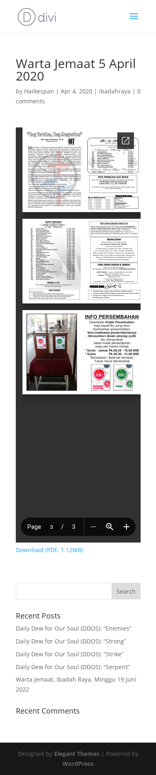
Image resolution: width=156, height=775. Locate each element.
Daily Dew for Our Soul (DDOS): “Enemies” (73, 628)
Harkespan (39, 91)
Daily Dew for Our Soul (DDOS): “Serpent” (73, 667)
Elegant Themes (76, 754)
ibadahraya (115, 91)
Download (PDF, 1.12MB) (49, 550)
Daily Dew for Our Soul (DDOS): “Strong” (71, 641)
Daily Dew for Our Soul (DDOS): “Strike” (70, 654)
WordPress (78, 764)
